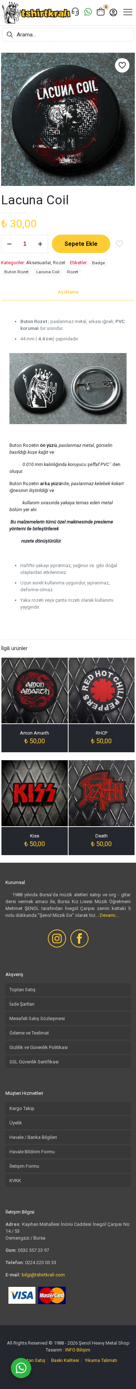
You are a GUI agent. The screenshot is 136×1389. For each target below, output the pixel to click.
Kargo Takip (21, 1108)
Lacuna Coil (47, 271)
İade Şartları (21, 1004)
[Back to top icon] (121, 1374)
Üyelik (15, 1122)
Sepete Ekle (81, 243)
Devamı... (109, 915)
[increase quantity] (40, 244)
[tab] (68, 292)
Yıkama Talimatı (101, 1360)
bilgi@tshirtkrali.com (43, 1274)
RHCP (101, 733)
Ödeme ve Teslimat (29, 1033)
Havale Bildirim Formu (32, 1151)
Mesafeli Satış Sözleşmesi (37, 1018)
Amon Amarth (34, 733)
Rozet (59, 262)
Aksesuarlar (38, 262)
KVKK (15, 1180)
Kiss (34, 836)
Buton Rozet (16, 271)
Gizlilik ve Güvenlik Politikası (38, 1047)
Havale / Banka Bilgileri (33, 1137)
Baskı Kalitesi (65, 1360)
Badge (98, 262)
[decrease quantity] (9, 244)
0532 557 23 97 (33, 1250)
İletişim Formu (24, 1166)
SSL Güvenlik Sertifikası (34, 1061)
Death (101, 836)
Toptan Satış (22, 989)
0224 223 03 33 (40, 1262)
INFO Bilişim (77, 1350)
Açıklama (68, 292)
